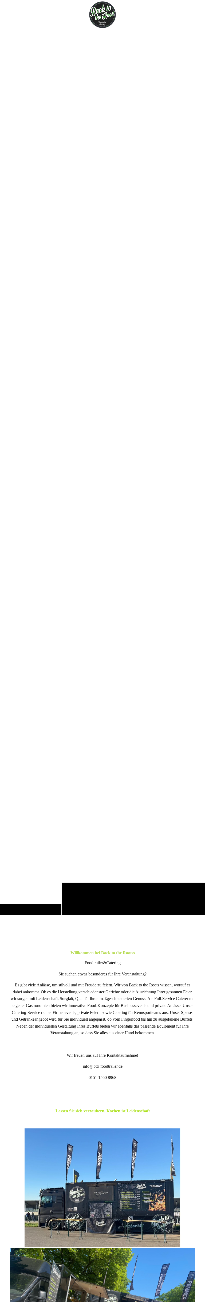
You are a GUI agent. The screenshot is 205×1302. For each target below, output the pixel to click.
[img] (102, 472)
